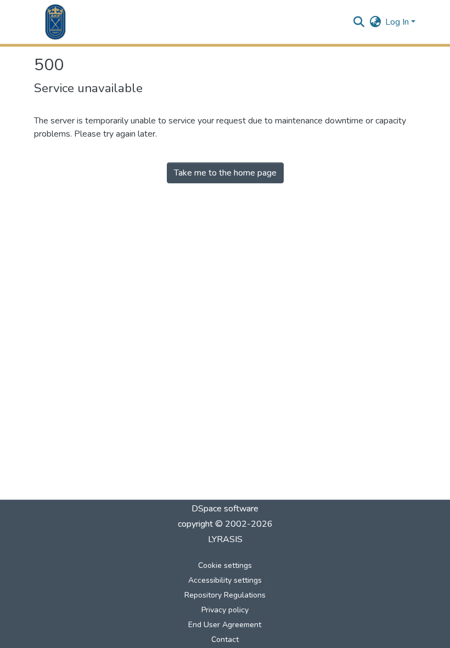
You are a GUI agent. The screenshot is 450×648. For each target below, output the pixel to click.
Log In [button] (398, 22)
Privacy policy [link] (225, 610)
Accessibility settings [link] (225, 580)
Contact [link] (225, 639)
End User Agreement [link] (224, 624)
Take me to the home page (225, 173)
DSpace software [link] (225, 509)
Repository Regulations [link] (225, 595)
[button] (55, 22)
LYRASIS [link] (225, 539)
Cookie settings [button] (225, 565)
